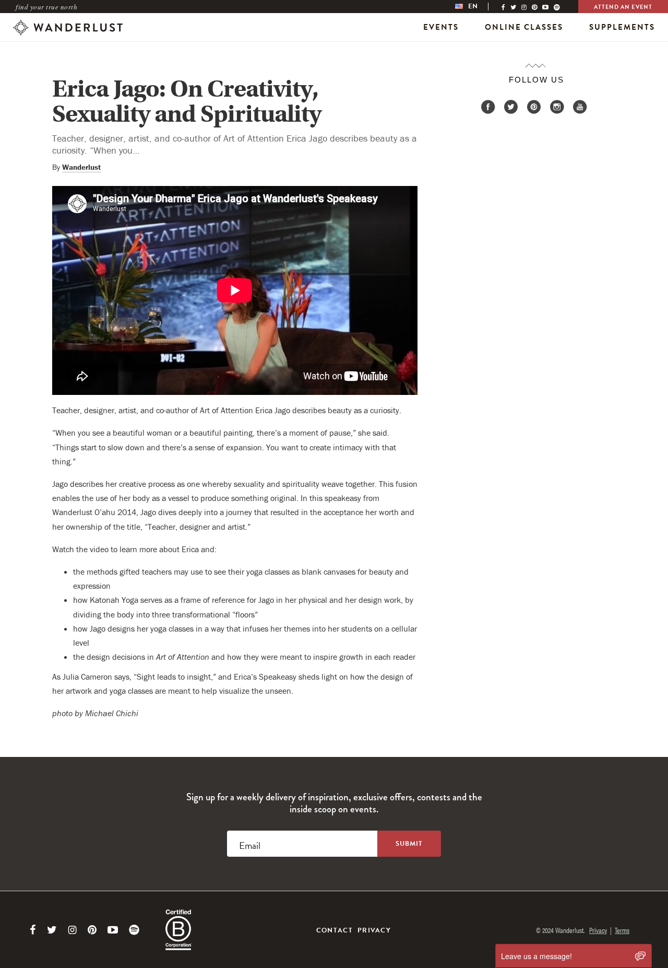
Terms (622, 930)
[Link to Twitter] (52, 930)
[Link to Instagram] (72, 930)
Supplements (622, 27)
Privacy (374, 930)
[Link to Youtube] (113, 930)
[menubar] (477, 6)
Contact (334, 930)
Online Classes (524, 27)
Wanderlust (81, 167)
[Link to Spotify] (134, 930)
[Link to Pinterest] (92, 930)
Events (441, 27)
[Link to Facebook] (33, 930)
